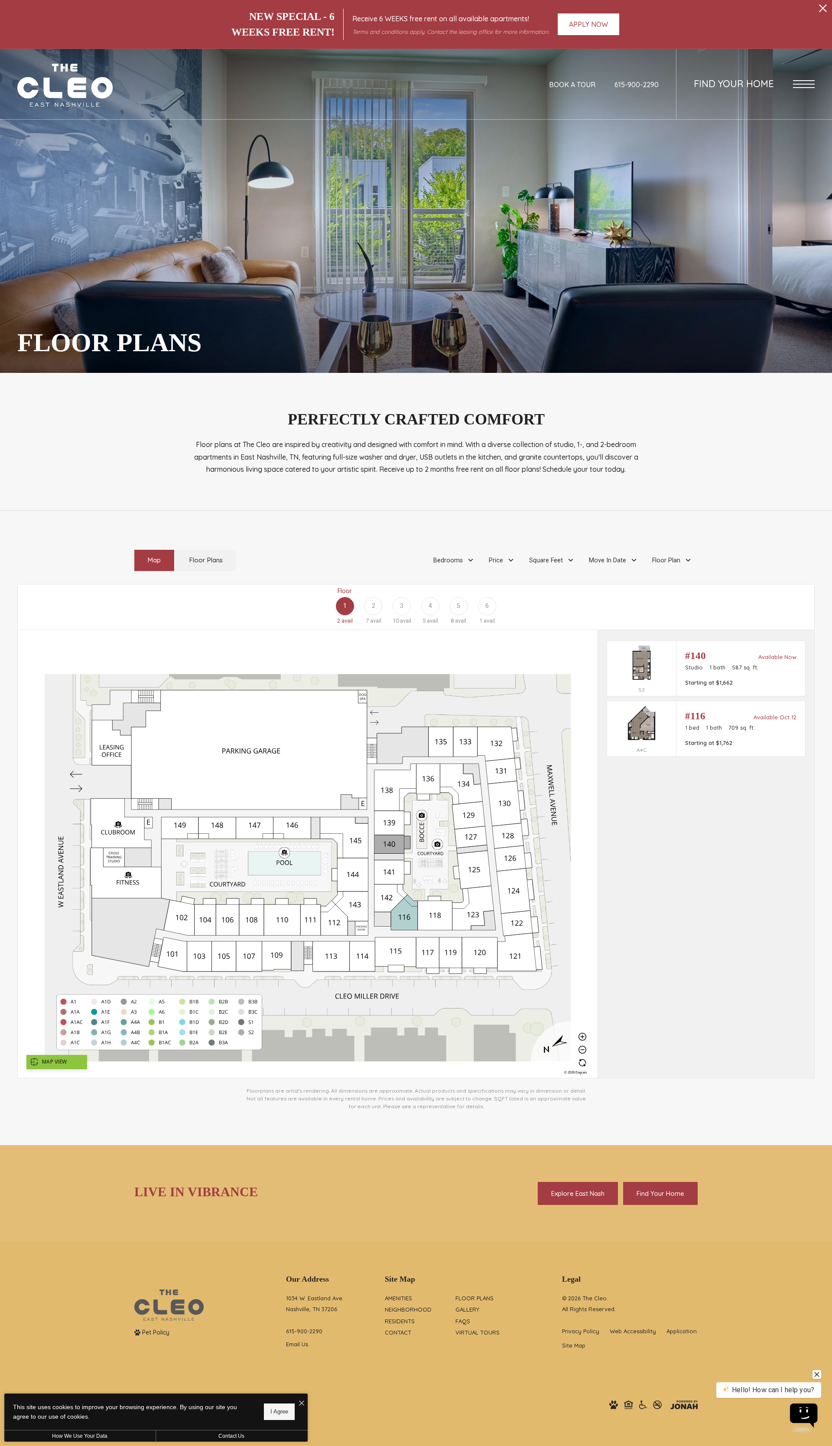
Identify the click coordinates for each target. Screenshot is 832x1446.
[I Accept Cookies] (301, 1403)
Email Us (297, 1344)
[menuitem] (413, 1299)
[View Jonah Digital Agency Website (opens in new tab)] (684, 1404)
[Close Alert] (823, 10)
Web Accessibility (633, 1331)
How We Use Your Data (79, 1436)
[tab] (154, 560)
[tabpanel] (416, 847)
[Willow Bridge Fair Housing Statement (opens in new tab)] (628, 1404)
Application (681, 1331)
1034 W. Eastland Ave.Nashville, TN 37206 (315, 1303)
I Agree (279, 1411)
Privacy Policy (580, 1331)
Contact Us (231, 1436)
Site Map (573, 1345)
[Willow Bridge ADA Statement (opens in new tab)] (643, 1404)
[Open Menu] (804, 84)
